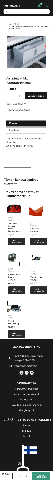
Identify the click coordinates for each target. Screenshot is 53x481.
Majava (26, 430)
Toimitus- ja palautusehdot (26, 404)
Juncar (26, 425)
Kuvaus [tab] (13, 123)
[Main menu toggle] (47, 6)
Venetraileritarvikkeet (26, 394)
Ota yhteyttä (26, 410)
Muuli (26, 436)
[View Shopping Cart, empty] (39, 5)
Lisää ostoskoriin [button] (17, 241)
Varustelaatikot (31, 26)
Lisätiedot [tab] (14, 130)
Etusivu (11, 24)
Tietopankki (26, 399)
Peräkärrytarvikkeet (26, 388)
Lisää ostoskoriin (36, 95)
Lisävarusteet (20, 26)
